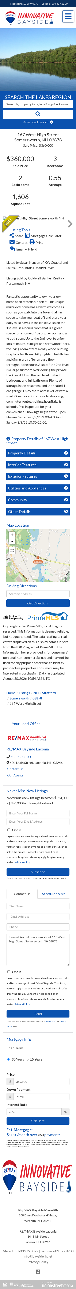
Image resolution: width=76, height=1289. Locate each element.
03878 (37, 698)
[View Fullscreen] (12, 550)
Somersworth (19, 698)
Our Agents (15, 775)
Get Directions (38, 603)
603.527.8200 (60, 3)
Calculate (38, 1121)
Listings (24, 693)
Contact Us (15, 769)
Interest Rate (17, 1104)
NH (36, 693)
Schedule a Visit (53, 894)
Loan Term (15, 1048)
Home (10, 693)
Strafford (49, 693)
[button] (38, 114)
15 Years (35, 1059)
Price (11, 1074)
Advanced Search (36, 122)
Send (38, 1014)
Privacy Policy (22, 862)
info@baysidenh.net (38, 1256)
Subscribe (38, 872)
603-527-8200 (21, 757)
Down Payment (19, 1089)
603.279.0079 (30, 3)
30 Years (17, 1059)
